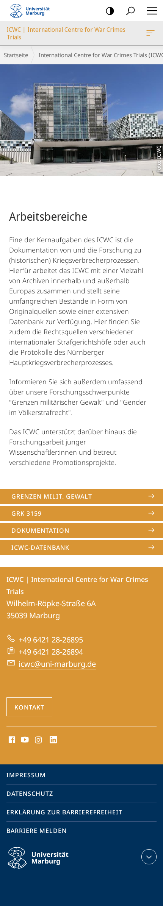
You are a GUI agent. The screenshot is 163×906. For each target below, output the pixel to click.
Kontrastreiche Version (110, 10)
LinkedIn (53, 740)
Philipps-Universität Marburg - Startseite (32, 11)
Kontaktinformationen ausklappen (149, 856)
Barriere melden (36, 830)
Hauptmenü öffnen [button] (152, 10)
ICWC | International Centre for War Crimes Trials (152, 33)
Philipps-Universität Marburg (51, 870)
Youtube (24, 740)
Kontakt (29, 707)
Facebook (11, 740)
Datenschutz (29, 793)
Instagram (39, 740)
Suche (130, 10)
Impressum (26, 775)
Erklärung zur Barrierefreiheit (64, 812)
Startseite (16, 55)
